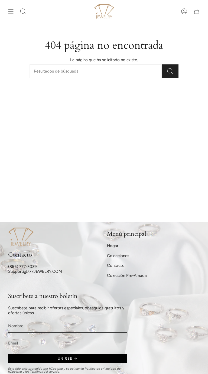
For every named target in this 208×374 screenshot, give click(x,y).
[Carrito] (196, 11)
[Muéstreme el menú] (10, 11)
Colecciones (118, 255)
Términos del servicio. (45, 371)
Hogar (112, 245)
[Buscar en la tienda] (170, 71)
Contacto (116, 265)
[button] (23, 11)
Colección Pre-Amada (127, 275)
